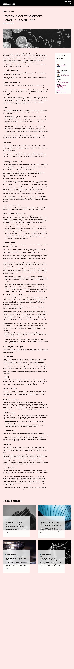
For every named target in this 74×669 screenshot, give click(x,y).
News (50, 4)
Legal (65, 92)
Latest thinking (44, 4)
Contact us (63, 4)
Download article (62, 55)
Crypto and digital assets (61, 85)
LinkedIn (65, 1)
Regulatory (58, 92)
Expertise (27, 4)
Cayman (60, 82)
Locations (35, 4)
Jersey (67, 82)
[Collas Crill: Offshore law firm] (9, 4)
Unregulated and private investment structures (63, 89)
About (55, 4)
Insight (5, 11)
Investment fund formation (61, 87)
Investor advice (59, 86)
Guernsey (63, 82)
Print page (61, 58)
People (21, 4)
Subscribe (69, 1)
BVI (57, 82)
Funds (62, 92)
